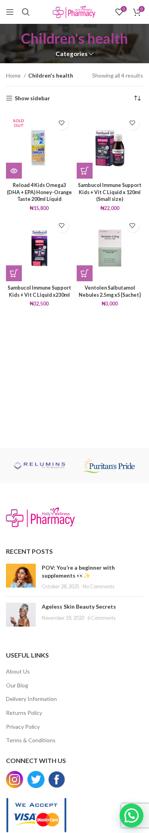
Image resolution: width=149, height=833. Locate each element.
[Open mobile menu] (10, 12)
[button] (85, 171)
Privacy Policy (23, 726)
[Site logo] (74, 11)
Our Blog (17, 685)
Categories (71, 54)
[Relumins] (40, 465)
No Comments (98, 587)
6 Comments (101, 618)
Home (14, 75)
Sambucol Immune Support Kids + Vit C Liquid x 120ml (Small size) (109, 192)
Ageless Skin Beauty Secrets (79, 606)
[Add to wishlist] (62, 123)
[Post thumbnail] (21, 577)
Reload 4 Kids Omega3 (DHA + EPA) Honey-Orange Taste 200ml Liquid (39, 192)
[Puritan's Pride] (109, 465)
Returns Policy (24, 712)
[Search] (26, 12)
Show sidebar (32, 98)
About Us (18, 671)
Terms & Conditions (31, 740)
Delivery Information (31, 698)
